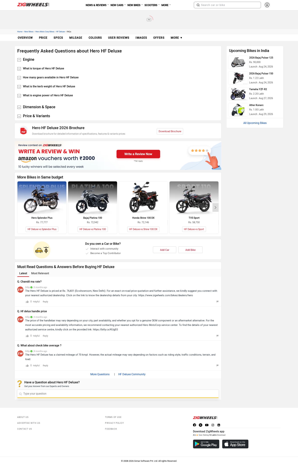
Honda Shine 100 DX (143, 217)
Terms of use (113, 417)
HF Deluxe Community (132, 374)
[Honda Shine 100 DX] (143, 197)
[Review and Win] (118, 155)
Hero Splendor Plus (41, 217)
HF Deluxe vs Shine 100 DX (143, 229)
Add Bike (190, 249)
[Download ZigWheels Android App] (206, 444)
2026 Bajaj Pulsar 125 (261, 57)
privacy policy (114, 423)
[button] (198, 5)
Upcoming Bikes (257, 123)
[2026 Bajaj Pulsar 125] (238, 62)
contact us (24, 429)
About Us (23, 417)
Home (19, 32)
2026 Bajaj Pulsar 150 (261, 73)
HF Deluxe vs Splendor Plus (42, 229)
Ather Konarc (256, 105)
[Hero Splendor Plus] (41, 197)
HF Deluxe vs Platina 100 (93, 229)
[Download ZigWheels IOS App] (235, 444)
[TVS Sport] (194, 197)
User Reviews (118, 37)
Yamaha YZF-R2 (258, 89)
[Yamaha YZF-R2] (238, 94)
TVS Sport (194, 217)
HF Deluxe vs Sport (194, 229)
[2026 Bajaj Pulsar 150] (238, 78)
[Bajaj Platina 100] (92, 197)
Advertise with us (28, 423)
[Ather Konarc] (238, 110)
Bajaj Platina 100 (92, 217)
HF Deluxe (60, 32)
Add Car (164, 249)
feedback (111, 429)
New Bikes (28, 32)
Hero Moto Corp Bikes (44, 32)
